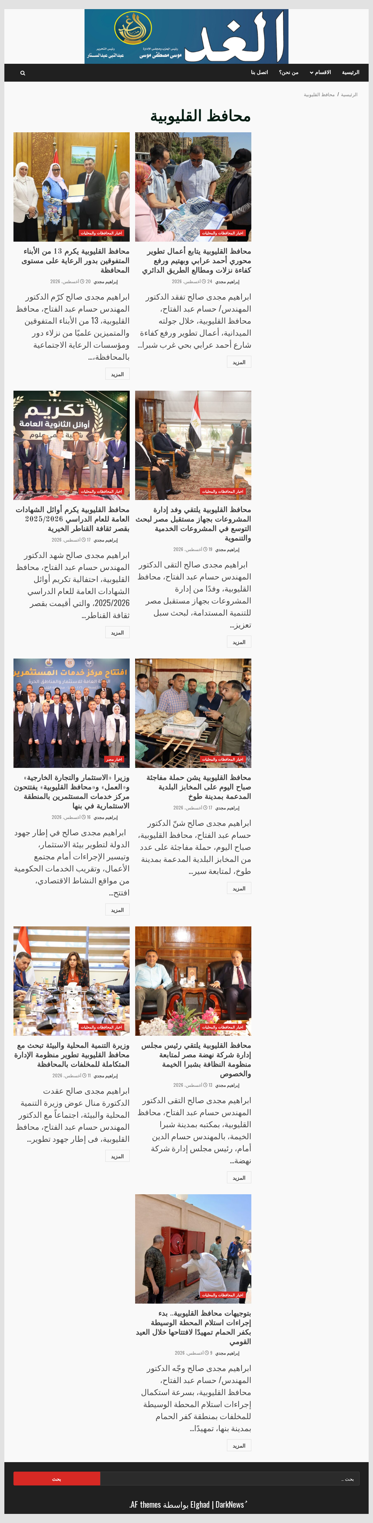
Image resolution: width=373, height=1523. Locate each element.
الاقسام (323, 72)
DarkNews (230, 1504)
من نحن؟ (289, 72)
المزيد (239, 362)
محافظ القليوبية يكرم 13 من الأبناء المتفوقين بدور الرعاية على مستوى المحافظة (71, 187)
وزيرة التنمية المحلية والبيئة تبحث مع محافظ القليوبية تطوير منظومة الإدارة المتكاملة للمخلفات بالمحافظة (71, 981)
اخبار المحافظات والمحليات (222, 232)
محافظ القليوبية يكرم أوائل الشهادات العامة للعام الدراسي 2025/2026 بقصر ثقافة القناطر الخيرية (71, 445)
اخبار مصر (114, 759)
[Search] (22, 73)
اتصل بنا (259, 72)
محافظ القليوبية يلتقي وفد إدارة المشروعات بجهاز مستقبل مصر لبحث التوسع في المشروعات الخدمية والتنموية (193, 445)
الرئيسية (351, 72)
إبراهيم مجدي (227, 281)
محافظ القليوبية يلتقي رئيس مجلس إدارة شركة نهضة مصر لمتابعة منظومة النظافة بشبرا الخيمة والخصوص (193, 981)
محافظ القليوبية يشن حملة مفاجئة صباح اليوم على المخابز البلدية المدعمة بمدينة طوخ (193, 713)
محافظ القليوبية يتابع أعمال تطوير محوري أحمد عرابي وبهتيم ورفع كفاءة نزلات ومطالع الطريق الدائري (193, 187)
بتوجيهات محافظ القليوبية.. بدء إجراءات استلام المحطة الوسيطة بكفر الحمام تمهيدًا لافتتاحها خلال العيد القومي (193, 1249)
